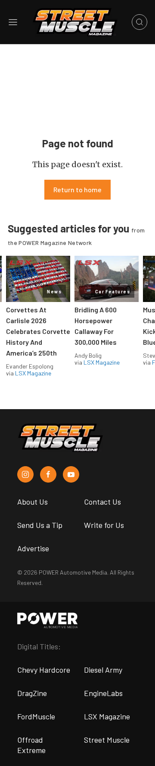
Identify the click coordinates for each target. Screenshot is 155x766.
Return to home (77, 189)
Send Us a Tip (39, 525)
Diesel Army (103, 669)
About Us (32, 501)
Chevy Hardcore (43, 669)
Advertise (33, 548)
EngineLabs (103, 693)
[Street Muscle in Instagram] (25, 474)
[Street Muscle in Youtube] (71, 474)
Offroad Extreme (31, 745)
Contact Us (102, 501)
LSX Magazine (33, 373)
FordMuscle (36, 716)
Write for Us (104, 525)
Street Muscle (107, 739)
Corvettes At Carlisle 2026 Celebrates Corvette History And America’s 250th (38, 331)
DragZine (32, 693)
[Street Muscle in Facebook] (48, 474)
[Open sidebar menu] (13, 22)
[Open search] (139, 22)
